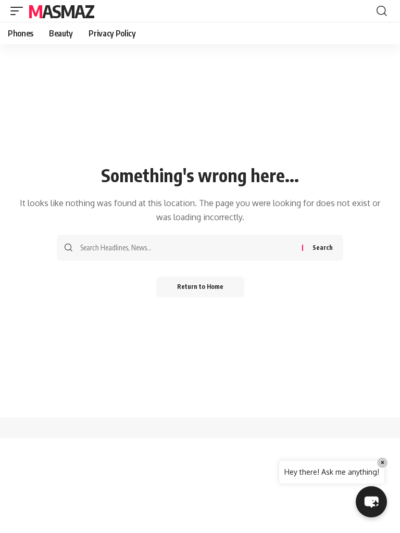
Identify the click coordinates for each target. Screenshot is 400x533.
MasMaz (61, 11)
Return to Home (200, 286)
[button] (19, 11)
